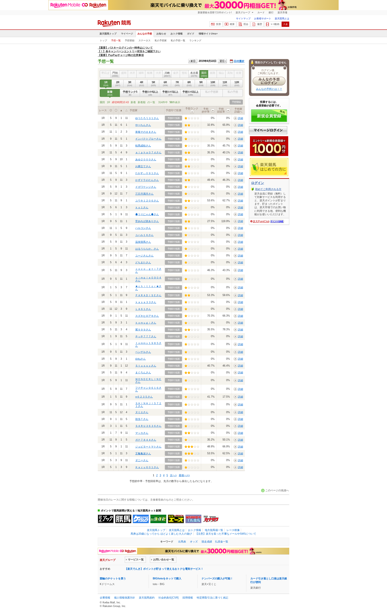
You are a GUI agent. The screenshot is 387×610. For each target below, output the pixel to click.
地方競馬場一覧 (214, 530)
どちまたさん (143, 262)
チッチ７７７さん (145, 336)
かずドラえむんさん (147, 180)
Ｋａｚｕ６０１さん (147, 467)
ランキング (195, 40)
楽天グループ (243, 12)
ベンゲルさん (143, 351)
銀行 (271, 12)
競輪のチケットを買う (113, 578)
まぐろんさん (143, 372)
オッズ (194, 541)
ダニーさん (141, 460)
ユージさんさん (144, 255)
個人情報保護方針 (124, 597)
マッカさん (141, 432)
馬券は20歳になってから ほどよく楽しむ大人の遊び (161, 533)
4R (141, 83)
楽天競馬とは (282, 18)
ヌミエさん (141, 412)
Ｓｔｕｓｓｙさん (145, 365)
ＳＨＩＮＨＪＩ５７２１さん (148, 405)
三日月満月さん (144, 193)
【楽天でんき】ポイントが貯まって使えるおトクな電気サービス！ (164, 568)
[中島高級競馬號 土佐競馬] (193, 519)
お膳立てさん (143, 166)
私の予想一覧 (178, 40)
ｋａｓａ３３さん (145, 302)
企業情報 (105, 597)
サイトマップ (243, 18)
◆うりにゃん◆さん (147, 214)
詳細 (240, 118)
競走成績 (207, 541)
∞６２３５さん (144, 396)
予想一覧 (116, 40)
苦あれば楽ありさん (147, 221)
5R (153, 83)
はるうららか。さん (147, 248)
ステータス (144, 40)
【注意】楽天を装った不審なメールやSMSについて (225, 533)
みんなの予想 (144, 33)
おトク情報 (177, 33)
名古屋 (194, 74)
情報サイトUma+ (208, 33)
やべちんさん (143, 125)
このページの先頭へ (277, 490)
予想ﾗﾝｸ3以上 (170, 93)
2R (117, 83)
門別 (115, 74)
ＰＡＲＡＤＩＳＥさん (148, 295)
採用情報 (187, 597)
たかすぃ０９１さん (147, 173)
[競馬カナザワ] (211, 519)
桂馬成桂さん (143, 145)
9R (201, 83)
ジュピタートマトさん (148, 446)
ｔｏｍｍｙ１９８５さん (148, 344)
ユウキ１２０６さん (147, 200)
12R (236, 83)
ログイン (257, 183)
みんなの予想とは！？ (269, 88)
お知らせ (161, 33)
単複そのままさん (145, 131)
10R (212, 83)
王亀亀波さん (143, 453)
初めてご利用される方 (268, 189)
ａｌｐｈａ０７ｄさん (148, 152)
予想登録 (129, 40)
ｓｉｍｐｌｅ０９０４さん (148, 279)
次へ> (173, 475)
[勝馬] (123, 519)
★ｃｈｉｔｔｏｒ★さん (148, 288)
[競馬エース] (176, 519)
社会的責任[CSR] (168, 597)
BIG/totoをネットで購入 (167, 578)
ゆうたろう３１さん (147, 118)
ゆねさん (140, 358)
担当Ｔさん (141, 419)
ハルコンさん (143, 228)
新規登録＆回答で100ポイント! (215, 12)
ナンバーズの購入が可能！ (217, 578)
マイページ (127, 33)
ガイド (190, 33)
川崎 (167, 74)
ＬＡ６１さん (143, 309)
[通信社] (158, 519)
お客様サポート (262, 18)
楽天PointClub (261, 221)
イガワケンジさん (145, 186)
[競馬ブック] (106, 519)
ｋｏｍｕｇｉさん (145, 322)
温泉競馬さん (143, 241)
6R (165, 83)
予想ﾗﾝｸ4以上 (150, 93)
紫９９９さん (143, 329)
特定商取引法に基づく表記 (212, 597)
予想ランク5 (130, 93)
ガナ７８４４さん (145, 439)
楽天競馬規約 (147, 597)
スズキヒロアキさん (147, 315)
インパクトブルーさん (148, 138)
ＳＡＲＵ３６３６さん (148, 425)
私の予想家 (161, 40)
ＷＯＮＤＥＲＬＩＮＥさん (148, 380)
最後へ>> (184, 475)
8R (189, 83)
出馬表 (182, 541)
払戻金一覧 (221, 541)
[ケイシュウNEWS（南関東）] (141, 519)
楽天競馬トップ (108, 33)
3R (129, 83)
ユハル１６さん (144, 235)
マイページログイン (268, 130)
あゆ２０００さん (145, 159)
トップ (103, 40)
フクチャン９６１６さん (148, 389)
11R (224, 83)
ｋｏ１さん (141, 207)
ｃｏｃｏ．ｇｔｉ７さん (148, 270)
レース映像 (233, 530)
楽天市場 (282, 12)
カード (261, 12)
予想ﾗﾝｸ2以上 (190, 93)
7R (177, 83)
